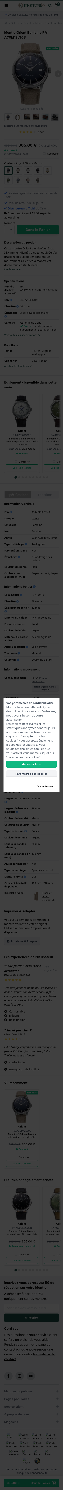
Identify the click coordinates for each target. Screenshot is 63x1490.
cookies (15, 711)
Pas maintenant (46, 786)
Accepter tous (31, 764)
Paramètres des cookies (31, 774)
